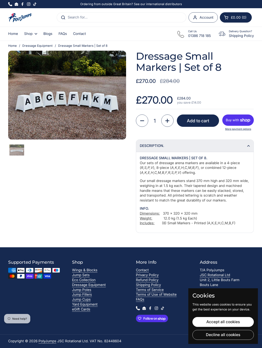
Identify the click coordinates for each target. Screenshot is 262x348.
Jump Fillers (82, 294)
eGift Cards (81, 309)
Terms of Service (150, 290)
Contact (142, 270)
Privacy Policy (147, 275)
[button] (236, 17)
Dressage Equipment (37, 46)
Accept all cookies (223, 321)
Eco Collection (84, 280)
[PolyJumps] (20, 17)
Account (206, 17)
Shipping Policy (148, 285)
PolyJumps (47, 341)
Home (12, 46)
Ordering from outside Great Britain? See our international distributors (131, 4)
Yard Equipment (85, 304)
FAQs (140, 299)
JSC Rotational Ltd (215, 275)
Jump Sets (81, 275)
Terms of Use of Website (156, 294)
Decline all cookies (223, 334)
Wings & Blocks (84, 270)
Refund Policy (147, 280)
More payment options (238, 128)
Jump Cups (81, 299)
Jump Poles (81, 290)
